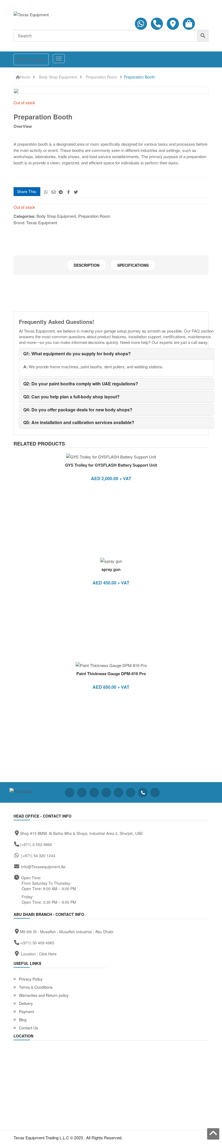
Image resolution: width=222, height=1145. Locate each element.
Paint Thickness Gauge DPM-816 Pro (111, 673)
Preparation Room (101, 77)
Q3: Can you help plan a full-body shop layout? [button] (71, 396)
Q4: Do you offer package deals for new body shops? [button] (77, 409)
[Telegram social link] (61, 192)
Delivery (26, 1003)
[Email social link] (53, 192)
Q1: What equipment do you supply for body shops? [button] (77, 353)
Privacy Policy (31, 979)
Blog (23, 1019)
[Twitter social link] (76, 192)
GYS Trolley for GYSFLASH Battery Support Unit (111, 465)
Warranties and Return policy (43, 995)
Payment (26, 1011)
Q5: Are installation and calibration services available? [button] (78, 422)
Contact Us (28, 1027)
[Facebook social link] (68, 192)
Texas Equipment (41, 222)
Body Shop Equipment (58, 77)
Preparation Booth (139, 77)
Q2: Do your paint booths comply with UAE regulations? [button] (80, 383)
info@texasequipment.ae (43, 866)
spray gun (111, 569)
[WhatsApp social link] (45, 192)
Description (86, 265)
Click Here (48, 954)
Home (25, 77)
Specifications (133, 265)
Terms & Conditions (36, 987)
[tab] (86, 265)
